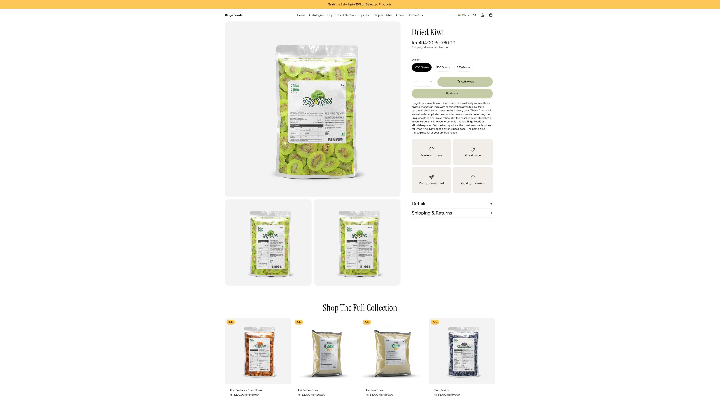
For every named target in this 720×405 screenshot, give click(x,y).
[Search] (475, 15)
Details (419, 203)
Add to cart (467, 81)
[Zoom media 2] (268, 242)
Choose (492, 378)
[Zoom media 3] (357, 242)
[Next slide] (353, 351)
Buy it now (452, 93)
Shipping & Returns (432, 213)
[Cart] (491, 15)
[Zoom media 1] (312, 109)
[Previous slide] (298, 351)
